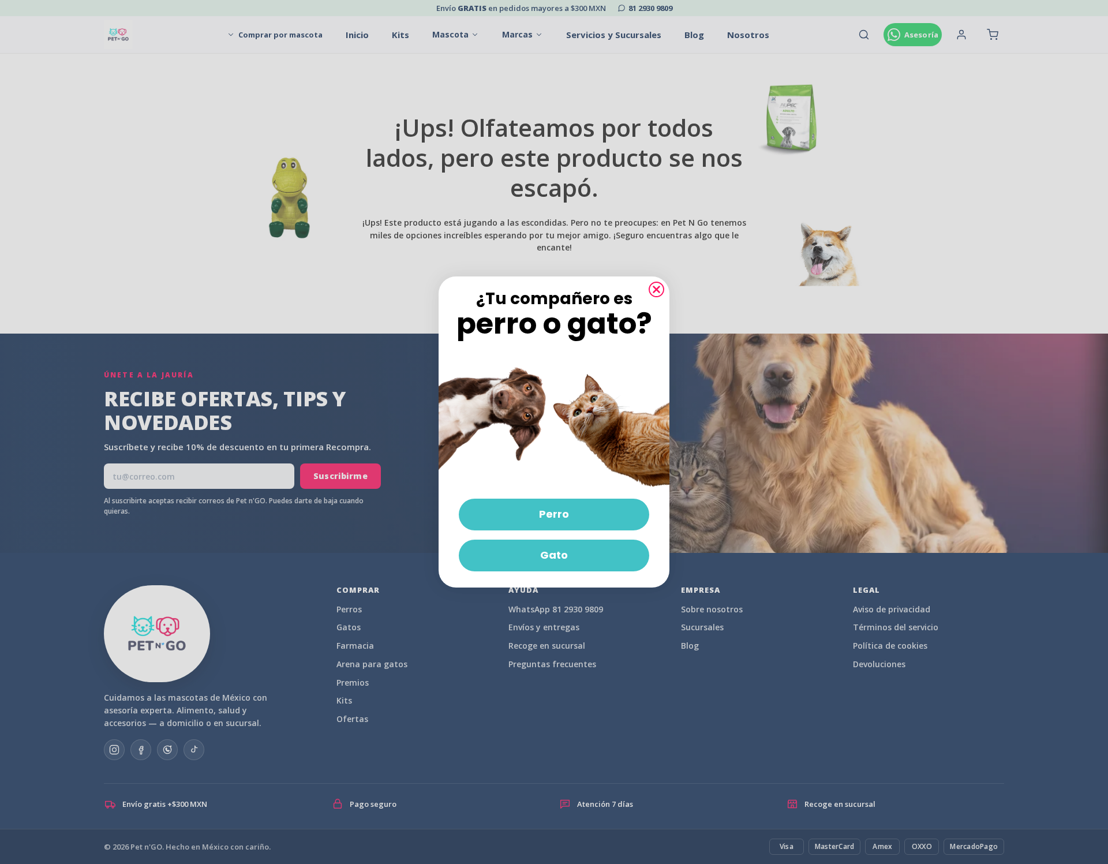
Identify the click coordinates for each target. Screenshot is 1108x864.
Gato (554, 555)
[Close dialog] (656, 289)
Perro (554, 514)
